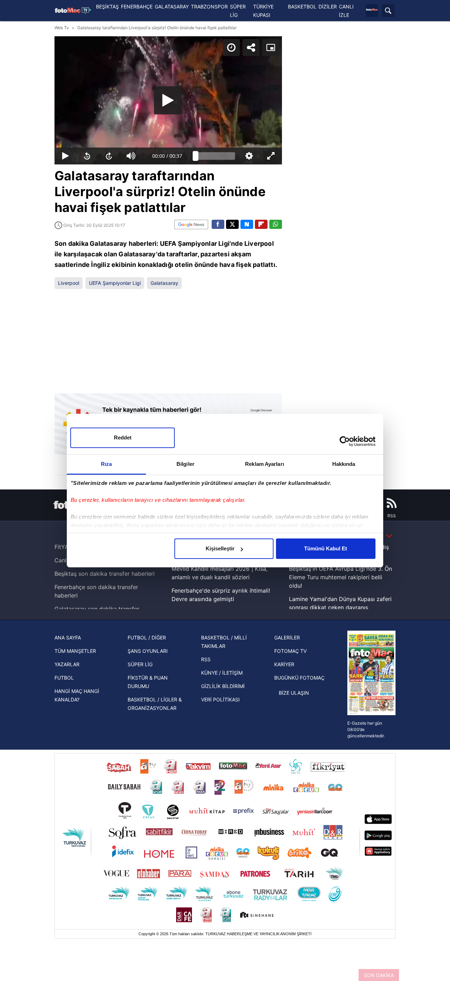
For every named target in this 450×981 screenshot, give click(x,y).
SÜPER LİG (140, 664)
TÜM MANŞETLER (75, 651)
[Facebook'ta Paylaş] (218, 224)
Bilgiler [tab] (185, 464)
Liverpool (68, 283)
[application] (168, 100)
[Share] (251, 47)
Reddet (122, 437)
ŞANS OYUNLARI (148, 651)
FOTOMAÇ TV (290, 651)
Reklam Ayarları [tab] (264, 464)
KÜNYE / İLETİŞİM (222, 673)
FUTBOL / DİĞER (147, 638)
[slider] (215, 156)
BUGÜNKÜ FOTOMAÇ (299, 678)
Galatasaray (164, 283)
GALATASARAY (172, 7)
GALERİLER (287, 638)
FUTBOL (64, 678)
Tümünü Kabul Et (325, 548)
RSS (206, 659)
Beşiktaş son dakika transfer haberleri (104, 573)
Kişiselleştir (220, 548)
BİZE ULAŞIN (294, 693)
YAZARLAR (66, 664)
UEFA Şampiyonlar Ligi (115, 283)
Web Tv (61, 27)
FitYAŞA (65, 546)
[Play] (168, 100)
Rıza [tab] (106, 464)
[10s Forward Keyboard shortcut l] (109, 156)
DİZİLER (328, 7)
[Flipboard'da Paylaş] (261, 224)
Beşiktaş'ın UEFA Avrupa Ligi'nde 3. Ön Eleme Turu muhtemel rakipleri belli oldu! (340, 577)
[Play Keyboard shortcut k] (65, 156)
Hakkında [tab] (343, 464)
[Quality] (249, 156)
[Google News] (191, 224)
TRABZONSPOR (209, 7)
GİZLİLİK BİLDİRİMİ (223, 686)
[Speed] (231, 47)
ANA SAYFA (67, 638)
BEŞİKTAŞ (107, 7)
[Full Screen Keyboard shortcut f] (271, 156)
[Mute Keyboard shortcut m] (131, 156)
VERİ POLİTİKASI (220, 699)
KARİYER (284, 664)
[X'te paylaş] (232, 224)
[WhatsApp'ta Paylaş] (275, 224)
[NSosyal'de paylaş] (246, 224)
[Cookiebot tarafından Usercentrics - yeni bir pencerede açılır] (344, 441)
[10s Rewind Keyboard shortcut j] (87, 156)
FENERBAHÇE (137, 7)
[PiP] (270, 47)
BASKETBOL (302, 7)
